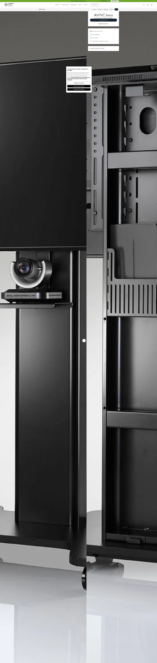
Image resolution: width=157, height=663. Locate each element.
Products (57, 4)
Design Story (106, 9)
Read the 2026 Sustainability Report (78, 1)
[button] (2, 340)
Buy (116, 9)
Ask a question (103, 20)
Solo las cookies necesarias (78, 86)
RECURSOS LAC (94, 4)
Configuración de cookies (79, 83)
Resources (95, 9)
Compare (111, 9)
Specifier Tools (65, 4)
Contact (86, 4)
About (80, 4)
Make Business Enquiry (103, 23)
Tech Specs (100, 9)
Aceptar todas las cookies (79, 89)
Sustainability (73, 4)
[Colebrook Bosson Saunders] (9, 5)
